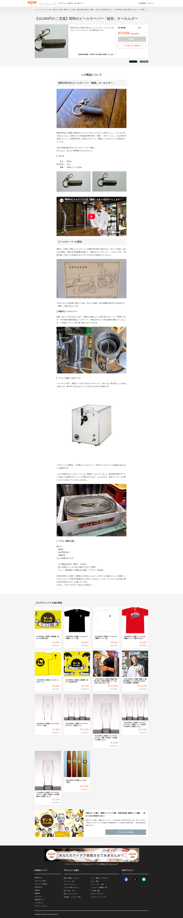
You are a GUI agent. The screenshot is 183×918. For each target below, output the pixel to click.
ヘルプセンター (39, 903)
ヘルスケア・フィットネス (98, 897)
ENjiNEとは (38, 877)
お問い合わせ (38, 887)
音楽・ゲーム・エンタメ (71, 894)
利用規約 (37, 893)
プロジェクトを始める (66, 3)
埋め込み (144, 61)
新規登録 (143, 3)
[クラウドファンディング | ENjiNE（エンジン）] (32, 2)
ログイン (151, 3)
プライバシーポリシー (41, 906)
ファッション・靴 (69, 881)
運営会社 (37, 890)
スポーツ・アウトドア (97, 894)
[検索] (54, 3)
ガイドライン (38, 896)
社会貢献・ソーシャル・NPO (72, 897)
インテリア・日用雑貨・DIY (99, 887)
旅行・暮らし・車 (69, 890)
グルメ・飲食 (94, 881)
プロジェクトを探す (40, 881)
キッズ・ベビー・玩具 (97, 884)
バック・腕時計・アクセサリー (100, 878)
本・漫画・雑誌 (95, 890)
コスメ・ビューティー (70, 884)
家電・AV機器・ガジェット (71, 878)
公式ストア (80, 3)
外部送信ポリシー (40, 899)
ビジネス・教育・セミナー (71, 887)
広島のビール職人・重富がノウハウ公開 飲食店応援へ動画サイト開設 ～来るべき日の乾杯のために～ (115, 814)
